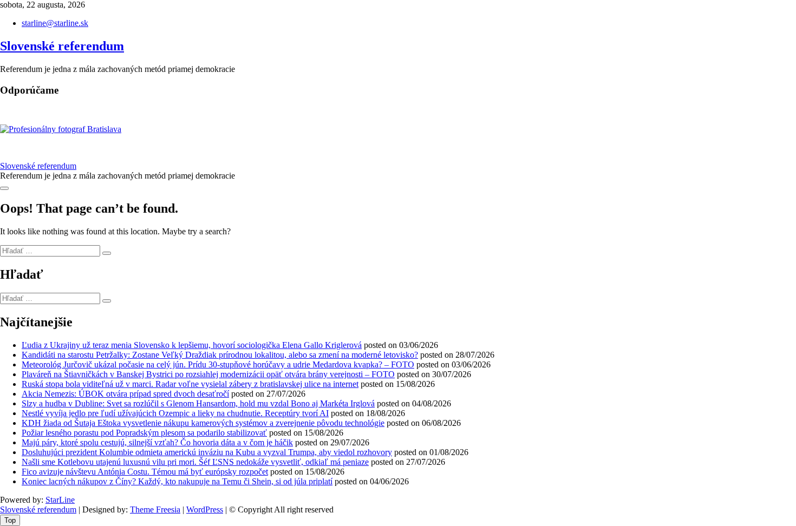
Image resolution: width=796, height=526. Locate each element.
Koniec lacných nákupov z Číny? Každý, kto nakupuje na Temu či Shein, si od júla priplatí (177, 481)
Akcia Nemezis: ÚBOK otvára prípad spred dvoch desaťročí (125, 393)
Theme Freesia (155, 509)
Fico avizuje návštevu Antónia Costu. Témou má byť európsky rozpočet (145, 471)
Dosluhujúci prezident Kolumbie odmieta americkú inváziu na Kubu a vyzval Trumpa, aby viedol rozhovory (207, 452)
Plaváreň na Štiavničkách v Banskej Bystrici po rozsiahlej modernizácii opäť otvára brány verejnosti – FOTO (208, 374)
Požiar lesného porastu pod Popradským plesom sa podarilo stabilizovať (144, 432)
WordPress (204, 509)
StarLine (60, 499)
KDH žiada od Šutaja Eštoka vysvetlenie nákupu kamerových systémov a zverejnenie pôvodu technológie (203, 423)
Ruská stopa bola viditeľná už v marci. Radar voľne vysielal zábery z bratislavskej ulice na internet (190, 384)
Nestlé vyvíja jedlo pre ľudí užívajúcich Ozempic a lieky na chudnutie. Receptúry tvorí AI (175, 413)
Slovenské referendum (62, 46)
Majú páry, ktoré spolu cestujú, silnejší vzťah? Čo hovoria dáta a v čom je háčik (157, 442)
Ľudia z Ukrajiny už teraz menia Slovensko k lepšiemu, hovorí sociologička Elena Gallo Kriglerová (192, 345)
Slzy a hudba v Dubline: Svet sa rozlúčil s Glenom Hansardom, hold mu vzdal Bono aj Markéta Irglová (198, 403)
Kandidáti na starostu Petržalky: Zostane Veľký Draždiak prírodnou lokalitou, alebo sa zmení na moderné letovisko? (220, 354)
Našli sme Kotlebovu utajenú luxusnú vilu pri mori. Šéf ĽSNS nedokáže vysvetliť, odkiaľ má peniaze (195, 461)
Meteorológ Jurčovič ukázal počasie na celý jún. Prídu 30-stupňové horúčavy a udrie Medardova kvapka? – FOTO (218, 364)
